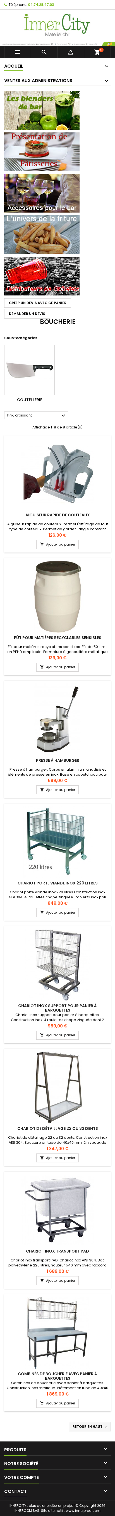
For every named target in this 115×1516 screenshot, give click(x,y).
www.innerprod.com (83, 1510)
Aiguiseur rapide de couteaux (57, 515)
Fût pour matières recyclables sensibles (57, 637)
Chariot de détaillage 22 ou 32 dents (57, 1128)
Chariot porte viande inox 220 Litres (58, 883)
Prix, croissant (37, 415)
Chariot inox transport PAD (57, 1251)
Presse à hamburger (57, 760)
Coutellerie (29, 400)
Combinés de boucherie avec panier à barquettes (57, 1376)
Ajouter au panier (57, 544)
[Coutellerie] (29, 370)
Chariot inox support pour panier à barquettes (57, 1008)
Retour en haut (90, 1426)
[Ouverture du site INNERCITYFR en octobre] (57, 43)
